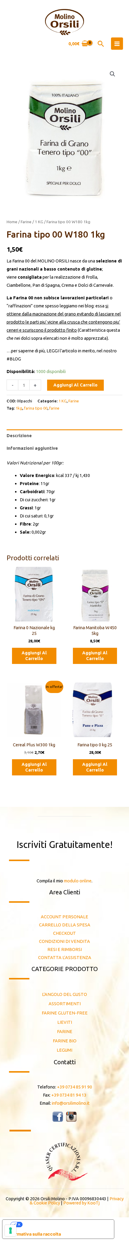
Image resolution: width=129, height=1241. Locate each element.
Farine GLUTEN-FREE (65, 1012)
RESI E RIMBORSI (64, 949)
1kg (19, 408)
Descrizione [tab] (19, 435)
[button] (101, 44)
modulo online (78, 880)
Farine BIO (64, 1040)
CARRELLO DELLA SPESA (64, 924)
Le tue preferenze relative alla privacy (64, 1224)
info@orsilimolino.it (71, 1103)
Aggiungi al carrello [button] (34, 655)
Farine (26, 221)
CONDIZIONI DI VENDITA (64, 941)
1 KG (39, 221)
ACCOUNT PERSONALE (64, 916)
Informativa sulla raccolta (34, 1234)
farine (54, 408)
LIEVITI (64, 1022)
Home (12, 221)
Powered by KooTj (81, 1202)
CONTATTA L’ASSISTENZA (64, 957)
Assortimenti (65, 1003)
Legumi (64, 1050)
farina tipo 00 (35, 408)
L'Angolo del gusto (64, 994)
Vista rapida (34, 616)
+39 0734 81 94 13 (68, 1094)
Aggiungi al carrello (75, 384)
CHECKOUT (64, 933)
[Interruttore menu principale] (117, 43)
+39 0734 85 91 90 (74, 1086)
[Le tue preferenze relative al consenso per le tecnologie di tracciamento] (10, 1230)
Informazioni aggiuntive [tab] (32, 448)
